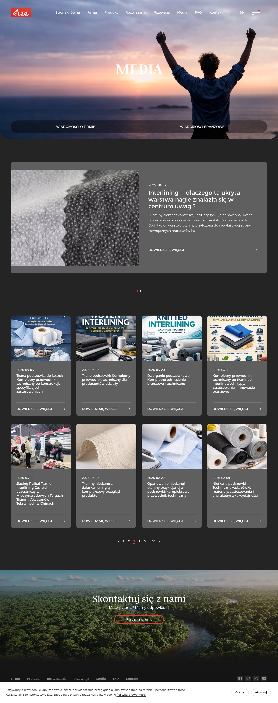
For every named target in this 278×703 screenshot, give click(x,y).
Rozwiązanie (135, 12)
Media (182, 12)
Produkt (111, 12)
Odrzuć (240, 692)
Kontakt (216, 12)
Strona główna (67, 12)
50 (153, 541)
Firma (92, 12)
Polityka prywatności (131, 694)
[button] (137, 291)
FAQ (198, 12)
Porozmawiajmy (139, 619)
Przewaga (162, 12)
